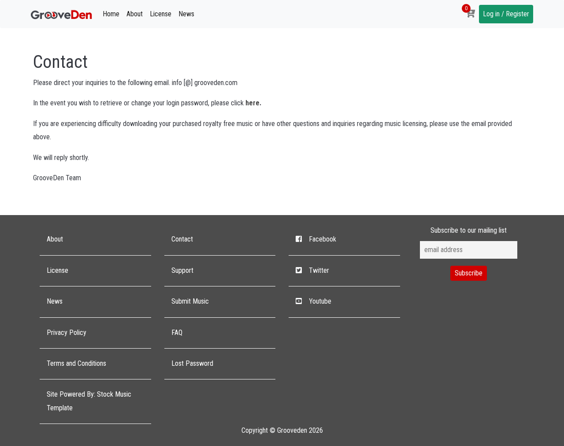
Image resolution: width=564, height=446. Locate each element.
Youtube (320, 301)
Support (182, 270)
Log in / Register (506, 14)
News (186, 14)
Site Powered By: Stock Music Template (89, 401)
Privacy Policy (66, 332)
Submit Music (190, 301)
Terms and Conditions (76, 363)
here (252, 103)
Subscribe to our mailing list (468, 230)
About (134, 14)
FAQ (176, 332)
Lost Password (192, 363)
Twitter (319, 270)
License (160, 14)
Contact (182, 239)
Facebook (322, 239)
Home (111, 14)
